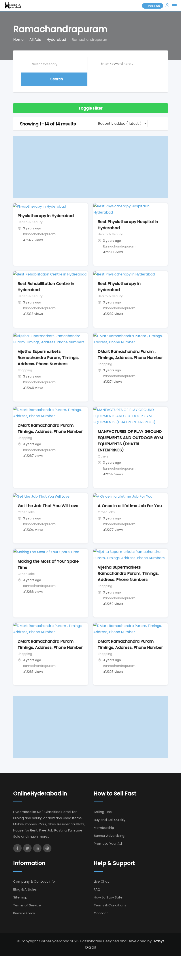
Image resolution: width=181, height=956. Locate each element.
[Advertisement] (90, 167)
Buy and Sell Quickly (109, 819)
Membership (104, 827)
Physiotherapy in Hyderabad (46, 215)
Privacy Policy (24, 913)
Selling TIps (103, 811)
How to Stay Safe (108, 897)
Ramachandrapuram (39, 234)
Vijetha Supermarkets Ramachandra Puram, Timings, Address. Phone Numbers (48, 357)
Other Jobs (26, 512)
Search (56, 79)
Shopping (25, 370)
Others (103, 456)
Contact (101, 913)
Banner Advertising (109, 835)
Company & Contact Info (34, 881)
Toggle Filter (90, 108)
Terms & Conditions (110, 905)
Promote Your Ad (108, 843)
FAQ (97, 889)
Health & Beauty (30, 222)
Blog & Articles (25, 889)
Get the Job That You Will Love (48, 505)
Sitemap (20, 897)
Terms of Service (27, 905)
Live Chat (101, 881)
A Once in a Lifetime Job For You (130, 505)
